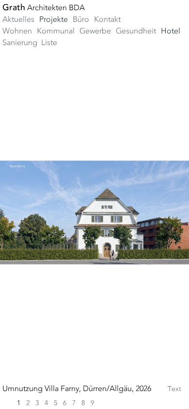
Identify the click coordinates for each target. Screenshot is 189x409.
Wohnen (17, 31)
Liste (49, 43)
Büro (81, 20)
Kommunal (56, 31)
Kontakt (107, 20)
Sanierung (19, 43)
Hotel (170, 31)
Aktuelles (18, 20)
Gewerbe (95, 31)
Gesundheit (136, 31)
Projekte (53, 20)
